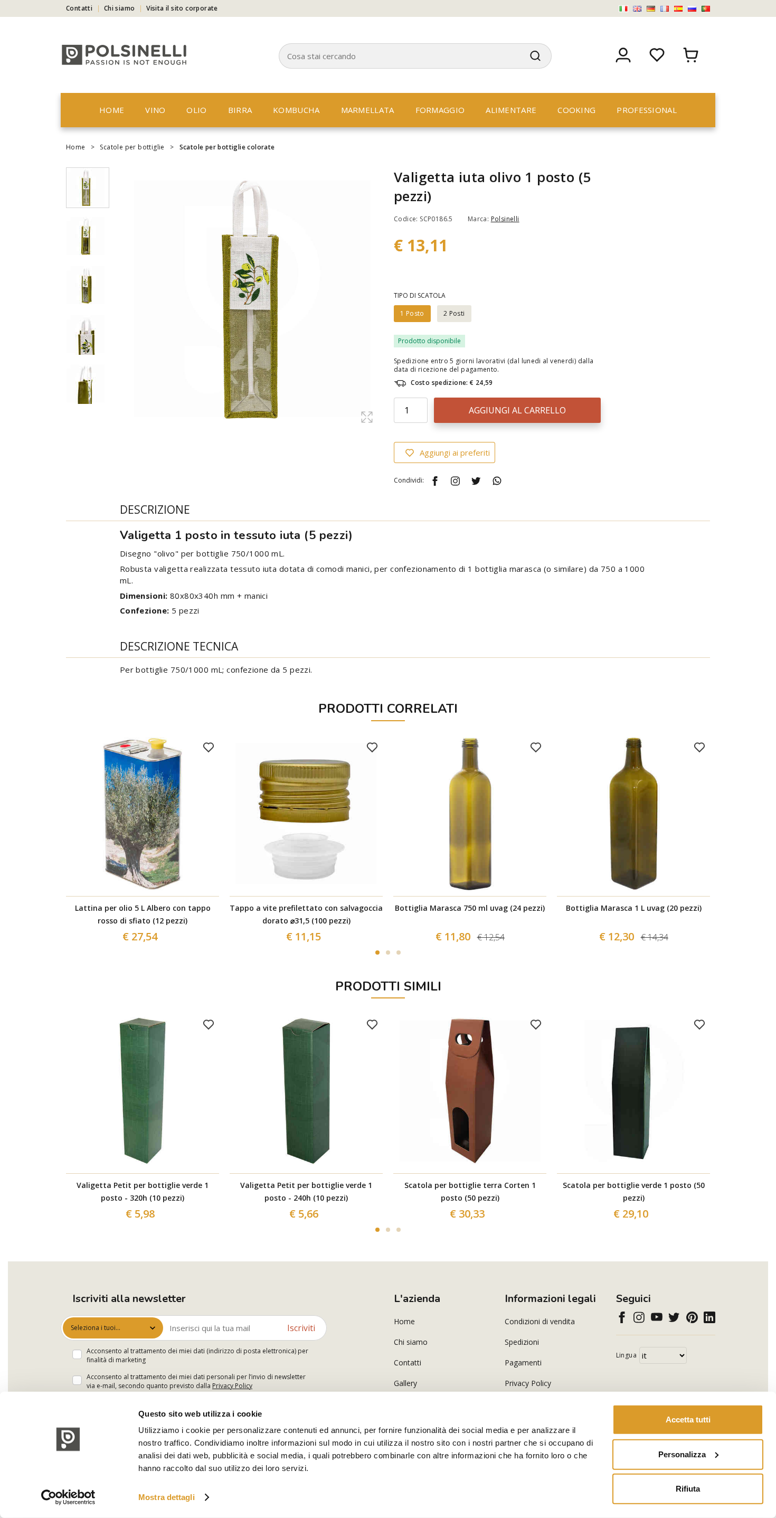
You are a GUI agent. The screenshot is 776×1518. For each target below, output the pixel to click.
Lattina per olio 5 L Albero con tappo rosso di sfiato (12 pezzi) (143, 914)
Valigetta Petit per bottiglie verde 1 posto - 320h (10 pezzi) (143, 1191)
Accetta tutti (688, 1419)
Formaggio (440, 110)
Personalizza (682, 1453)
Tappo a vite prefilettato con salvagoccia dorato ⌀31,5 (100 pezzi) (306, 914)
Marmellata (367, 110)
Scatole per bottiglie (132, 147)
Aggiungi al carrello (517, 410)
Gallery (405, 1383)
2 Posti (454, 313)
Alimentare (511, 110)
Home (111, 110)
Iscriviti (301, 1328)
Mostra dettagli (166, 1497)
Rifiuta (688, 1488)
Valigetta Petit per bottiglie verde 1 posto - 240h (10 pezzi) (306, 1191)
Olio (196, 110)
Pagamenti (523, 1362)
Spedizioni (522, 1342)
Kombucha (296, 110)
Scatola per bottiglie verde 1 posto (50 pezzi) (634, 1191)
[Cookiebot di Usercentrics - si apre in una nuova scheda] (68, 1497)
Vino (155, 110)
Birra (240, 110)
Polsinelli (505, 218)
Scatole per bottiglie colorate (227, 147)
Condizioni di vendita (540, 1321)
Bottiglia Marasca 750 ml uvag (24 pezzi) (470, 908)
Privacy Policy (232, 1385)
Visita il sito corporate (182, 8)
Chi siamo (119, 8)
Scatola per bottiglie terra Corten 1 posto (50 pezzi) (470, 1191)
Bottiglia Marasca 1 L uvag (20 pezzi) (634, 908)
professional (647, 110)
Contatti (79, 8)
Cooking (576, 110)
